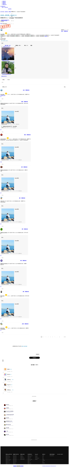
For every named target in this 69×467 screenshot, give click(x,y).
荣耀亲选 (4, 3)
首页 (11, 11)
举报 (2, 82)
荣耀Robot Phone (30, 455)
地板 (25, 134)
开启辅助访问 (2, 6)
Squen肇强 (2, 34)
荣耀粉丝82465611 (5, 60)
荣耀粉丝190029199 (4, 103)
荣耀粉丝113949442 (4, 263)
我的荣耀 (36, 459)
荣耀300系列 (15, 459)
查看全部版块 (34, 396)
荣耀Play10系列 (30, 459)
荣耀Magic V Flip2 (8, 459)
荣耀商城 (4, 2)
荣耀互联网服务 (52, 455)
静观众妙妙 (2, 295)
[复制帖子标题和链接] (5, 20)
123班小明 (2, 201)
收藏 (4, 79)
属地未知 (17, 124)
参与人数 (8, 45)
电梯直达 (62, 29)
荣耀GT (29, 461)
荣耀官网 (4, 1)
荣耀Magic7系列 (8, 460)
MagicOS (36, 455)
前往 (68, 29)
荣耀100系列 (15, 461)
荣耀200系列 (15, 460)
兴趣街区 (6, 11)
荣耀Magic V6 (7, 455)
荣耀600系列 (15, 455)
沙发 (24, 90)
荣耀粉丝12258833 (3, 232)
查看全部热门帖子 (34, 439)
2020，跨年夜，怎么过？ (4, 40)
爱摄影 (10, 11)
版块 (3, 11)
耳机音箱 (43, 460)
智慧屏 (43, 459)
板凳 (22, 101)
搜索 (1, 23)
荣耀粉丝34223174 (6, 46)
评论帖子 (34, 357)
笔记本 (43, 455)
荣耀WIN (21, 455)
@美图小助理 (2, 95)
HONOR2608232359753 (6, 74)
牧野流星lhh (2, 328)
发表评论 (37, 354)
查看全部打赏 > (4, 76)
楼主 (62, 31)
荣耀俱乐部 (4, 4)
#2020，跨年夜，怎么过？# (8, 15)
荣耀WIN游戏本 (22, 459)
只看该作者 (66, 31)
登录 (2, 7)
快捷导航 (9, 8)
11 (59, 336)
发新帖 (65, 336)
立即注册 (6, 7)
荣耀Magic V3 (7, 461)
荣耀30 (46, 36)
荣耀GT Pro (29, 460)
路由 (43, 461)
